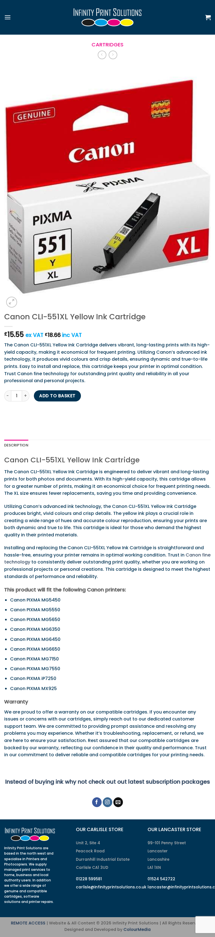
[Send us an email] (118, 802)
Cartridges (107, 44)
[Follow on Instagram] (108, 802)
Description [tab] (16, 445)
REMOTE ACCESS (28, 923)
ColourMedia (137, 929)
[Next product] (102, 55)
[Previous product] (113, 55)
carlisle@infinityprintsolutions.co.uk (111, 887)
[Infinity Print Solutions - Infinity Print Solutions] (107, 17)
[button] (7, 17)
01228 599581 (89, 879)
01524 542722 (161, 879)
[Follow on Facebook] (97, 802)
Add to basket (57, 396)
